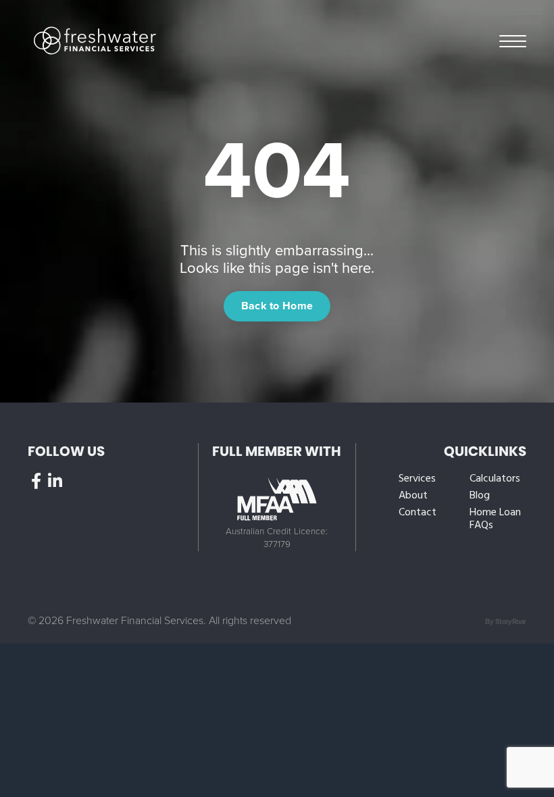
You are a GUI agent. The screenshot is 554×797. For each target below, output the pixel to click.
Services (417, 479)
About (413, 496)
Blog (480, 496)
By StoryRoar (505, 621)
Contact (417, 513)
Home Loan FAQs (495, 519)
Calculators (495, 479)
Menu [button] (513, 40)
